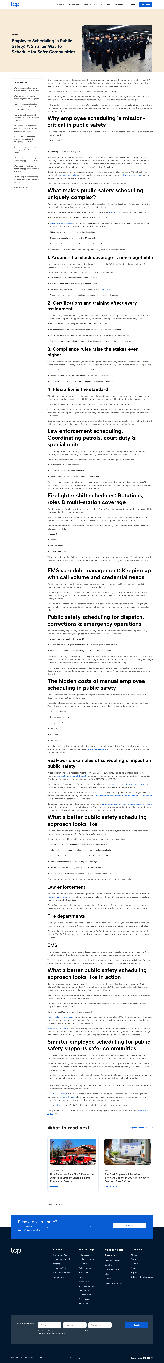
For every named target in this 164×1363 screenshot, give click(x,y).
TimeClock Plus (60, 1255)
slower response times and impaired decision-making (127, 804)
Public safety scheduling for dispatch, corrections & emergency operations (25, 139)
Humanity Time (60, 1268)
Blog (107, 1274)
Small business (86, 1299)
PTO (138, 365)
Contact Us (136, 1263)
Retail (81, 1277)
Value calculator (90, 4)
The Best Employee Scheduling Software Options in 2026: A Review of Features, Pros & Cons (127, 1178)
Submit (137, 1325)
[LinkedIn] (148, 1358)
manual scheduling (69, 175)
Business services (87, 1286)
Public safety (85, 1268)
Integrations (58, 1277)
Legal (57, 1358)
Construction (85, 1294)
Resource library (112, 1260)
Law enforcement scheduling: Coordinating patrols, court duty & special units (26, 107)
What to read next (21, 187)
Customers (105, 4)
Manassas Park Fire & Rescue (61, 1017)
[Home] (16, 1251)
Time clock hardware (62, 1272)
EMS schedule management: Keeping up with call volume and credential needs (25, 128)
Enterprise (83, 1303)
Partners (134, 1259)
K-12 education (86, 1255)
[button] (129, 1225)
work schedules (61, 223)
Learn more (54, 1187)
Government (84, 1263)
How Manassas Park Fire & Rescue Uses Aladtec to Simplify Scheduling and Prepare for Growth (72, 1178)
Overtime (54, 381)
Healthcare (84, 1281)
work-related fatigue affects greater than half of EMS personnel (123, 795)
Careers (134, 1268)
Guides (108, 1278)
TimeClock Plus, (60, 1094)
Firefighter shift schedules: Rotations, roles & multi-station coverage (26, 117)
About (134, 1255)
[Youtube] (152, 1358)
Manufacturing (85, 1290)
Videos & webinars (113, 1283)
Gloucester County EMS (58, 1028)
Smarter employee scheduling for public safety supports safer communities (26, 179)
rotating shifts (115, 212)
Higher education (87, 1259)
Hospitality (84, 1272)
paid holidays (106, 289)
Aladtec (60, 1105)
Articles (108, 1265)
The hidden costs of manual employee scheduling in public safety (26, 150)
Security (64, 1358)
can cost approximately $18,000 (71, 776)
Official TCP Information (142, 1277)
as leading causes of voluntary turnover (126, 784)
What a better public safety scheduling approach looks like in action (26, 168)
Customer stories (113, 1269)
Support (134, 1272)
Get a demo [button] (145, 4)
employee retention (97, 749)
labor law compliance (131, 175)
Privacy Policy (75, 1358)
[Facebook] (144, 1358)
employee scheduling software (61, 897)
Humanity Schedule (68, 1097)
